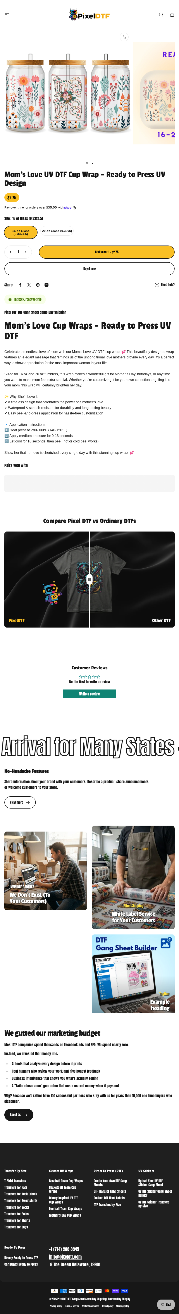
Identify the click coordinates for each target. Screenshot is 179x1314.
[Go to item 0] (87, 163)
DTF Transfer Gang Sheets (110, 1191)
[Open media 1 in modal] (124, 37)
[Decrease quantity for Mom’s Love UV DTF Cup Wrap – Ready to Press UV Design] (10, 252)
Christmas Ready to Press (21, 1264)
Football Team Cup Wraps (65, 1209)
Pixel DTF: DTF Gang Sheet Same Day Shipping (35, 312)
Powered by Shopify (119, 1299)
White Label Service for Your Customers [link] (133, 917)
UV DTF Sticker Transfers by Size (153, 1204)
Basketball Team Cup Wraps (62, 1189)
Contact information (90, 1306)
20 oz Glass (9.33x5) (57, 231)
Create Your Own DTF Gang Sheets (110, 1183)
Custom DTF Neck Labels (109, 1198)
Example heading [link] (159, 1005)
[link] (20, 802)
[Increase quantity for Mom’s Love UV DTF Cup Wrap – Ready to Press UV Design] (27, 252)
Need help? (168, 285)
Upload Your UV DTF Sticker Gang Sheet (150, 1183)
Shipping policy (122, 1306)
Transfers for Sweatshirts (20, 1201)
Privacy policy (56, 1306)
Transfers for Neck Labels (20, 1194)
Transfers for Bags (16, 1227)
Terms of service (72, 1306)
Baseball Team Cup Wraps (66, 1181)
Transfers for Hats (15, 1187)
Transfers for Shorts (17, 1221)
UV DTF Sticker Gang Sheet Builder (155, 1193)
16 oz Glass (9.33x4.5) (20, 232)
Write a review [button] (89, 693)
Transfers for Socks (16, 1207)
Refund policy (108, 1306)
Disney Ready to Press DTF (21, 1258)
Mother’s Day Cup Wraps (65, 1215)
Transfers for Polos (16, 1214)
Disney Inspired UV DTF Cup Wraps (63, 1200)
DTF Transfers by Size (107, 1205)
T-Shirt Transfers (15, 1181)
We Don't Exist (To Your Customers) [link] (30, 898)
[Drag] (89, 580)
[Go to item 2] (92, 163)
